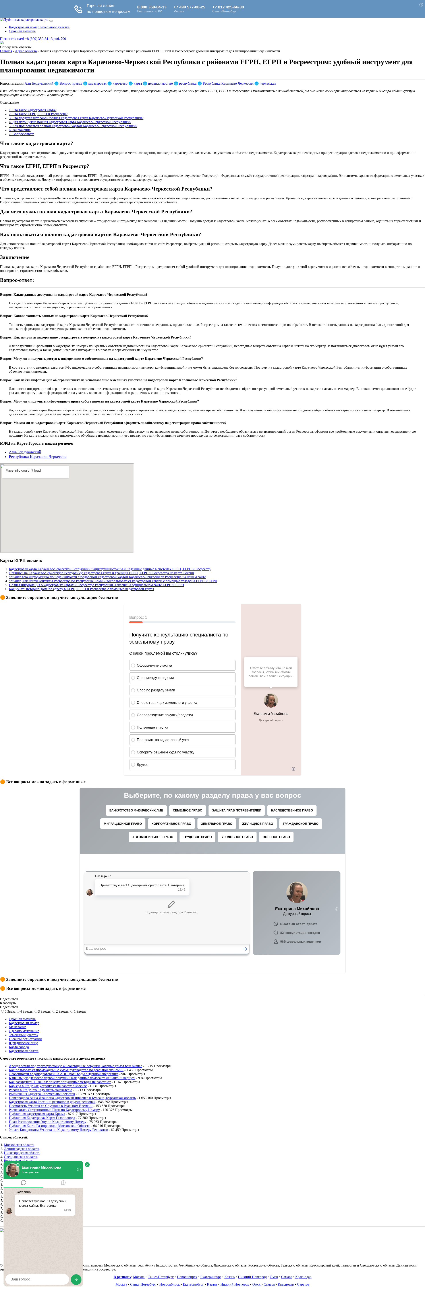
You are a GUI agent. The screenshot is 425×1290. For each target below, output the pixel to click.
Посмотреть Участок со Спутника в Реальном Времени (51, 1106)
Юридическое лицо (23, 1043)
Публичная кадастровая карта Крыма (37, 1114)
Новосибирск (187, 1277)
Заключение (20, 130)
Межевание (17, 1027)
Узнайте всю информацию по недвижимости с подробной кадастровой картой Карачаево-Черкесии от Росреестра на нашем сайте (107, 577)
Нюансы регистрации (25, 1039)
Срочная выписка (22, 31)
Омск (274, 1277)
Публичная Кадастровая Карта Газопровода (42, 1118)
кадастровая (97, 83)
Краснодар (303, 1277)
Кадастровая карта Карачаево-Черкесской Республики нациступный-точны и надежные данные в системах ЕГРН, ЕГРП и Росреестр (110, 569)
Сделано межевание (24, 1031)
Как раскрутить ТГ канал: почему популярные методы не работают (60, 1082)
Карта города (19, 1047)
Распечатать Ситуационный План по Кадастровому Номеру (54, 1110)
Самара (286, 1277)
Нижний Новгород (252, 1277)
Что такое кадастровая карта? (32, 110)
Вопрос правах (71, 83)
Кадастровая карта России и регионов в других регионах (52, 1102)
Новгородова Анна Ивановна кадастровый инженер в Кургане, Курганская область (72, 1098)
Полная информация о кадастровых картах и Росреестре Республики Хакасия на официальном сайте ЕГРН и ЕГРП (96, 585)
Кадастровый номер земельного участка (39, 27)
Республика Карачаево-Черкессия (228, 83)
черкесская (268, 83)
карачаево (120, 83)
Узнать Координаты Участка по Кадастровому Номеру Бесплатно (58, 1130)
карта (138, 83)
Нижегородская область (22, 1153)
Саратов (303, 1284)
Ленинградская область (21, 1149)
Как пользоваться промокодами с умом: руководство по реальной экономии (66, 1070)
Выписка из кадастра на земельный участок (42, 1094)
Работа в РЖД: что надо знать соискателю (40, 1090)
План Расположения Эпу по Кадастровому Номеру (47, 1122)
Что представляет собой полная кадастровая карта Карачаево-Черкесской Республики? (76, 118)
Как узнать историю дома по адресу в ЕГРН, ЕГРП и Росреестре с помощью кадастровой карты (81, 589)
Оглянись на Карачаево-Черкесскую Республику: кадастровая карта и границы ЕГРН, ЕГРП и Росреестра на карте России (101, 573)
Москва (139, 1277)
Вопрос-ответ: (21, 134)
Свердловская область (20, 1157)
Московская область (19, 1145)
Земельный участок (23, 1035)
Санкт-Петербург (161, 1277)
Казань (229, 1277)
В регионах (122, 1277)
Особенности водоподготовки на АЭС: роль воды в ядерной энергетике (63, 1074)
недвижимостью (160, 83)
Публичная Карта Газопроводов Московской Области (49, 1126)
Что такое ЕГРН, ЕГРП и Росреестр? (38, 114)
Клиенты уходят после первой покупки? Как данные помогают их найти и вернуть (72, 1078)
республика (188, 83)
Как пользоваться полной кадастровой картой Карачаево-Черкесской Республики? (73, 126)
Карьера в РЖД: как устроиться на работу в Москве (48, 1086)
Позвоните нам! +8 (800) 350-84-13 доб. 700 (33, 39)
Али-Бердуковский (39, 83)
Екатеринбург (210, 1277)
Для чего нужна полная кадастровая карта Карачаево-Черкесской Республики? (70, 122)
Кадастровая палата (24, 1051)
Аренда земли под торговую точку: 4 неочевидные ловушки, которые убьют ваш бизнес (75, 1066)
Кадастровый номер (24, 1023)
